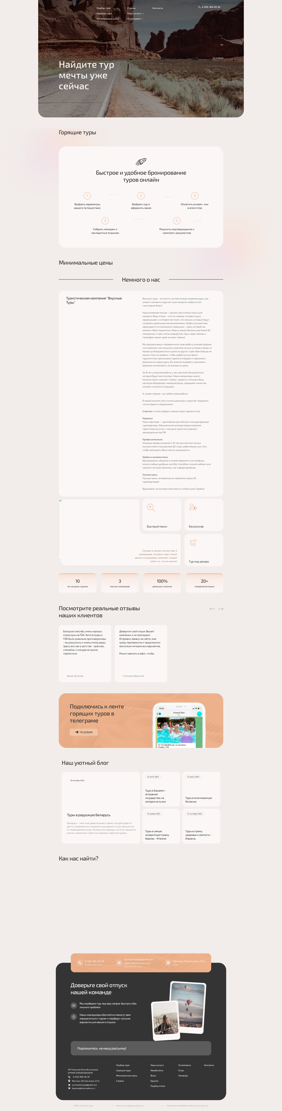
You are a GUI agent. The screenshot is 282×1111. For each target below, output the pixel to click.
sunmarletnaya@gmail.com (138, 959)
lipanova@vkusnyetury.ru (137, 963)
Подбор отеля (158, 1086)
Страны (131, 8)
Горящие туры (104, 13)
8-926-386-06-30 (211, 7)
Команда (183, 1075)
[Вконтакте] (221, 45)
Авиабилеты (157, 1070)
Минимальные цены (108, 18)
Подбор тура (103, 8)
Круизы (154, 1080)
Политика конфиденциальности (130, 1105)
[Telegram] (217, 58)
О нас (181, 1070)
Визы (153, 1075)
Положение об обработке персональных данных (187, 1105)
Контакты (157, 8)
